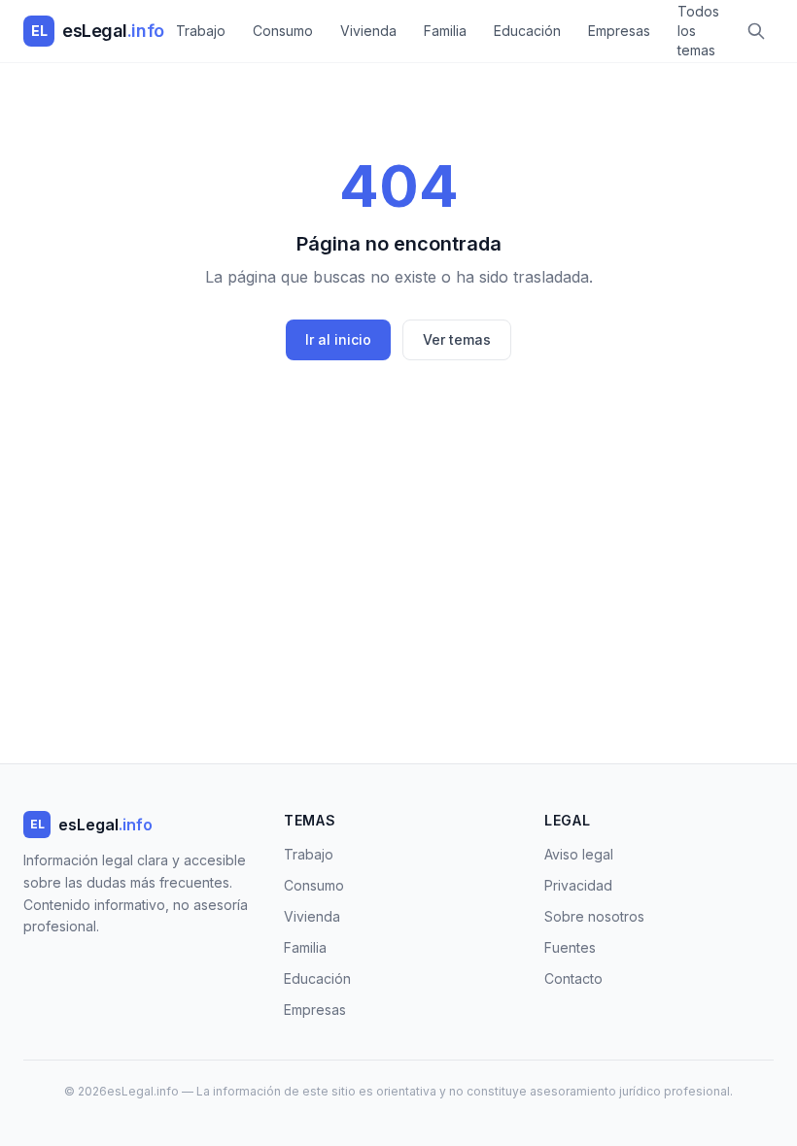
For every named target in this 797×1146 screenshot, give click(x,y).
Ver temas (457, 339)
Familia (445, 30)
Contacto (573, 978)
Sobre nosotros (594, 916)
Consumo (283, 30)
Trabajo (200, 30)
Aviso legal (578, 854)
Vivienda (368, 30)
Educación (527, 30)
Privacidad (578, 885)
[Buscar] (756, 31)
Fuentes (570, 947)
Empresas (619, 30)
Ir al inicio (338, 339)
